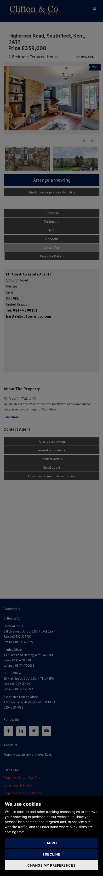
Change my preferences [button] (51, 865)
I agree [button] (52, 843)
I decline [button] (51, 854)
